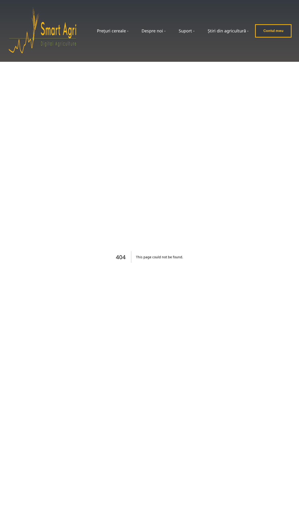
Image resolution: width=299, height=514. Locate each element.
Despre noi (154, 31)
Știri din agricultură (228, 31)
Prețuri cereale (112, 31)
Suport (187, 31)
